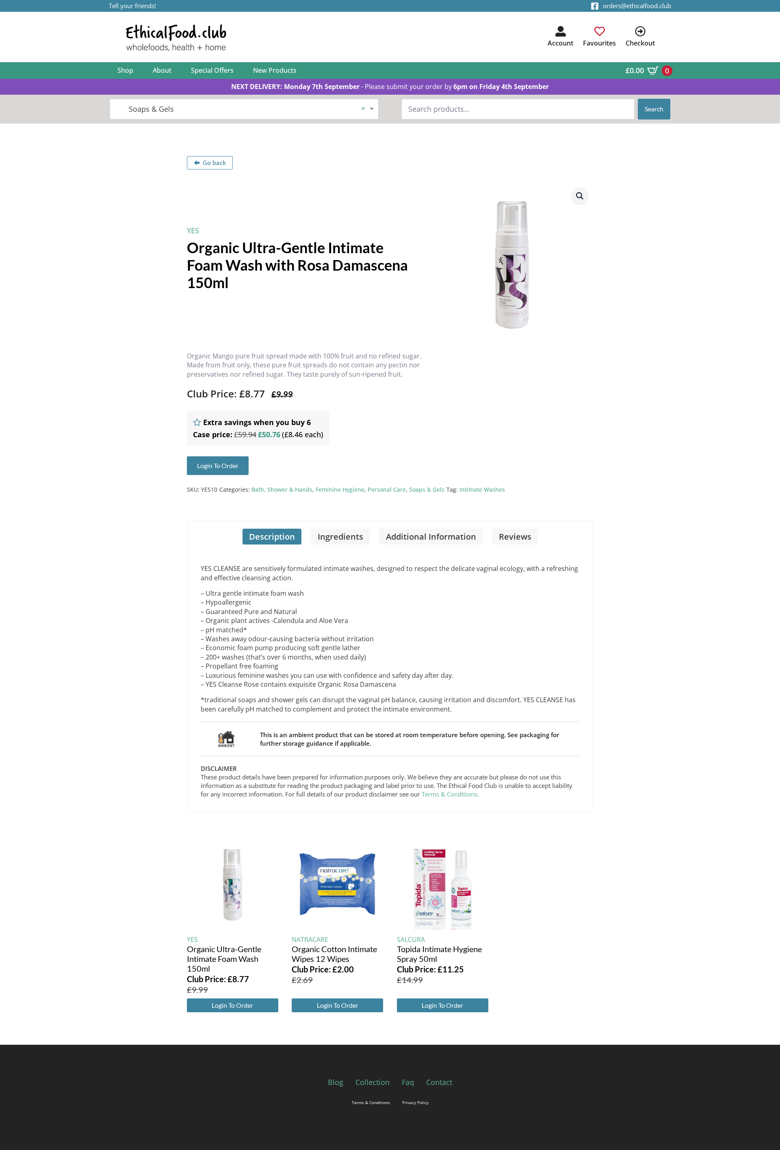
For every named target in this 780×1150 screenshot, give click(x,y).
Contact (439, 1082)
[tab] (272, 537)
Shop (125, 70)
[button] (579, 195)
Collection (372, 1082)
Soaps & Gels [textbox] (241, 109)
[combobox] (244, 109)
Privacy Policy (415, 1102)
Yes (193, 230)
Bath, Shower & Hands (281, 489)
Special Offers (212, 70)
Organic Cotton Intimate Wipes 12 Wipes (334, 953)
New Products (275, 70)
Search (654, 109)
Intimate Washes (482, 489)
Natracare (310, 939)
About (162, 70)
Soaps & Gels (426, 489)
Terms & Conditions (449, 794)
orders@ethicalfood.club (637, 6)
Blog (335, 1082)
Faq (408, 1082)
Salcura (411, 939)
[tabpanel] (390, 678)
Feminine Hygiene (340, 489)
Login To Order (232, 1005)
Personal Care (387, 489)
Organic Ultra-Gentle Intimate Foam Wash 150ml (224, 958)
